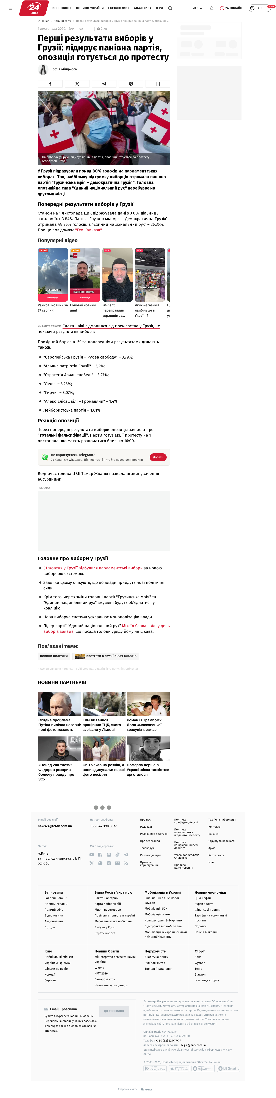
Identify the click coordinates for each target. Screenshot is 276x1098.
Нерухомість (155, 951)
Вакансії (214, 834)
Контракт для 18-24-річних (163, 920)
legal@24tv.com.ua (193, 1045)
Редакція (146, 826)
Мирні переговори (108, 910)
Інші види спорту (207, 980)
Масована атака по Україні (114, 921)
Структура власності (222, 841)
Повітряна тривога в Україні (115, 915)
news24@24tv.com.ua (55, 826)
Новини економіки (210, 892)
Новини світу (63, 21)
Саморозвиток (105, 979)
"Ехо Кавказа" (88, 229)
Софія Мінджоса (64, 69)
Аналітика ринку (156, 957)
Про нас (145, 819)
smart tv (203, 1068)
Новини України (90, 8)
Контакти (215, 826)
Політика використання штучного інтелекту (187, 832)
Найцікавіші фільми (59, 957)
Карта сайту (216, 855)
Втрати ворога (105, 933)
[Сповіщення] (212, 8)
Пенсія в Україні (206, 932)
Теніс (198, 969)
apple (179, 1068)
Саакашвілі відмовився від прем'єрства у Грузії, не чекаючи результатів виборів (99, 328)
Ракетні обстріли (107, 898)
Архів (212, 848)
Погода (50, 927)
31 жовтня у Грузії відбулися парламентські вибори (93, 568)
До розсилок (114, 1011)
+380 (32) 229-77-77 (168, 1040)
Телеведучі (147, 848)
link (92, 854)
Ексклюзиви (119, 8)
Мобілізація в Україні (163, 892)
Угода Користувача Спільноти (186, 856)
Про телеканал (150, 841)
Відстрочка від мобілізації (163, 926)
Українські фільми (58, 963)
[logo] (34, 8)
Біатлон (200, 974)
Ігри (159, 8)
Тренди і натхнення (158, 969)
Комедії (50, 974)
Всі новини (62, 8)
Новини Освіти (107, 951)
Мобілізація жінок (157, 914)
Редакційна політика (154, 834)
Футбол (200, 963)
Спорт (200, 951)
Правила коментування (183, 866)
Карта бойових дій (108, 904)
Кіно (48, 951)
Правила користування (149, 864)
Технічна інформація (222, 819)
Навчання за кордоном (111, 985)
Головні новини (56, 898)
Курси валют (204, 904)
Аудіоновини (54, 921)
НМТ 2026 (101, 973)
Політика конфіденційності (186, 821)
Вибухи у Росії (104, 927)
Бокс (198, 957)
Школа (99, 968)
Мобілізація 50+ (156, 908)
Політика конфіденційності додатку (186, 845)
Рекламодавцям (150, 855)
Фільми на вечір (56, 969)
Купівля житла (155, 963)
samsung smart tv (228, 1068)
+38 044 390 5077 (103, 826)
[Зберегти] (158, 83)
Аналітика (143, 8)
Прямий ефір (54, 910)
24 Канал (44, 21)
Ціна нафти (203, 898)
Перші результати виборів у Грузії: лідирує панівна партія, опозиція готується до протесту (122, 21)
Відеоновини (54, 915)
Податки (201, 926)
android (155, 1068)
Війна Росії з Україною (113, 892)
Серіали (50, 980)
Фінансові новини (208, 910)
